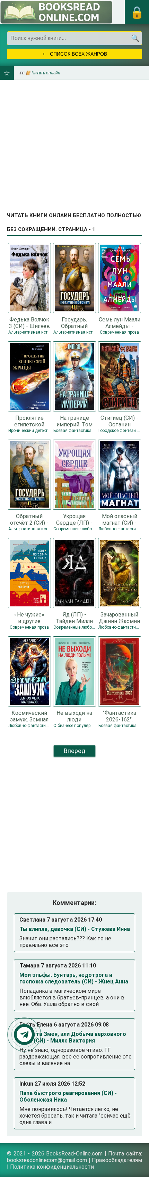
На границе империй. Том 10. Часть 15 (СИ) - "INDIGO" (74, 421)
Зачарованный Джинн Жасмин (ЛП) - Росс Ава (119, 617)
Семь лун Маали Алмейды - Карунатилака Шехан (119, 322)
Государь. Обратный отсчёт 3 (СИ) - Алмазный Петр (74, 322)
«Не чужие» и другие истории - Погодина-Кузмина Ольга (29, 617)
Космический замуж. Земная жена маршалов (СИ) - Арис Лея (29, 716)
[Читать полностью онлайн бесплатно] (56, 12)
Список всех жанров (78, 54)
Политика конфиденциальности (52, 1166)
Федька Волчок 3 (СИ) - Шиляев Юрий (29, 322)
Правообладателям (117, 1160)
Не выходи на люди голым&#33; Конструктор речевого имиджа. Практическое (74, 716)
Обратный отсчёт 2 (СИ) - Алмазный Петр (29, 519)
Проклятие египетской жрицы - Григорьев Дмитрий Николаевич (29, 421)
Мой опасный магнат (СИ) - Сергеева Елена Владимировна (119, 519)
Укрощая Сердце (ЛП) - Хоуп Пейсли (74, 519)
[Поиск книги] (135, 38)
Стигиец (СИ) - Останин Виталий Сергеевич (119, 421)
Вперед (75, 750)
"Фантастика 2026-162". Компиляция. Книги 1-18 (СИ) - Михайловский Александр (119, 716)
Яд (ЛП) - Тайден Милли (74, 617)
